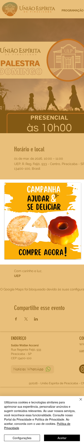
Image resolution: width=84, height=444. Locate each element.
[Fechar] (78, 402)
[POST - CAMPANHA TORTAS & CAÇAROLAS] (42, 221)
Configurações (22, 438)
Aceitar (61, 438)
